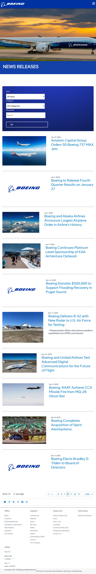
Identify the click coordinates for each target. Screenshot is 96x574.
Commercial (34, 516)
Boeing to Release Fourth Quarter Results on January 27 (72, 184)
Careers (33, 540)
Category (9, 101)
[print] (22, 502)
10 (75, 494)
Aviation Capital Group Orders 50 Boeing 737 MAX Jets (72, 144)
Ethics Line (57, 522)
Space (32, 522)
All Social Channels (85, 516)
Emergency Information (13, 525)
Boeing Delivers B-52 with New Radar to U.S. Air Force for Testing (69, 320)
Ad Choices (67, 571)
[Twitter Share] (18, 502)
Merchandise (9, 528)
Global (32, 534)
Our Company (35, 543)
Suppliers (7, 531)
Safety (32, 528)
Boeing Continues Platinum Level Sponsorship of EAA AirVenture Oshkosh (67, 252)
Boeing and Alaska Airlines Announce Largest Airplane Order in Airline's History (65, 220)
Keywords (10, 110)
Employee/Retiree (11, 522)
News (6, 516)
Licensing (56, 525)
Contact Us (57, 534)
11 (79, 494)
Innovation (34, 531)
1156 (87, 494)
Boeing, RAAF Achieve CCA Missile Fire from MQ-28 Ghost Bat (70, 391)
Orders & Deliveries (60, 516)
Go (11, 125)
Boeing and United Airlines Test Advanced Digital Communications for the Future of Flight (66, 363)
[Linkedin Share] (14, 502)
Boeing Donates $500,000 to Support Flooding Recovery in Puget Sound (69, 287)
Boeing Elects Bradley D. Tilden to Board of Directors (70, 463)
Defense (33, 519)
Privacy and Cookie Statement (53, 571)
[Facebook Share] (9, 502)
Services (33, 525)
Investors (7, 519)
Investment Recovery (61, 528)
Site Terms (39, 571)
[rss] (27, 502)
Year (8, 91)
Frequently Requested (61, 531)
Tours (55, 519)
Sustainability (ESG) (37, 537)
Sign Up (7, 552)
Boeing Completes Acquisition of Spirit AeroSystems (66, 425)
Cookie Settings (77, 571)
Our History (8, 534)
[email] (5, 502)
